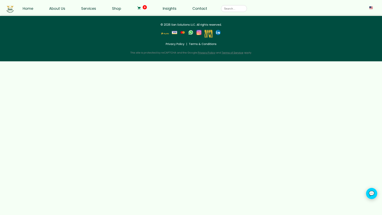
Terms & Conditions (202, 44)
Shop (116, 8)
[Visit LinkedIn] (218, 34)
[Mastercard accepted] (182, 34)
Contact (199, 8)
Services (88, 8)
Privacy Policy (175, 44)
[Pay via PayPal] (165, 34)
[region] (52, 184)
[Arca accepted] (208, 34)
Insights (169, 8)
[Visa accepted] (174, 34)
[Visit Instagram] (199, 34)
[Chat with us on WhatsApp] (190, 34)
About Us (57, 8)
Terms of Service (232, 53)
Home (28, 8)
